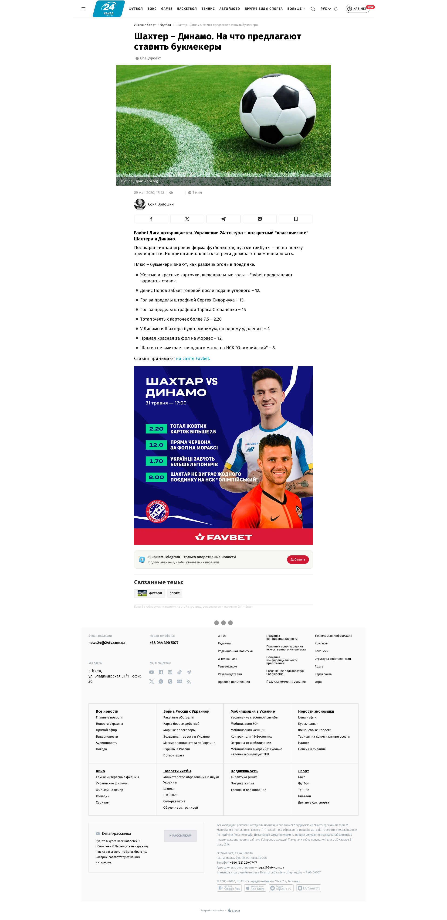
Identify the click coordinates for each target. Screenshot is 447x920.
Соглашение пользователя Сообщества (285, 673)
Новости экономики (316, 711)
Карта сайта (323, 674)
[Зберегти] (296, 219)
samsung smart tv (308, 888)
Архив (319, 666)
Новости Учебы (177, 771)
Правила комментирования (286, 681)
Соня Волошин (161, 204)
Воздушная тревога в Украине (186, 737)
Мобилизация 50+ (244, 724)
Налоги (303, 743)
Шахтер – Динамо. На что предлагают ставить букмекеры (217, 25)
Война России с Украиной (186, 711)
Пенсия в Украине (312, 749)
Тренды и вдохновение (248, 790)
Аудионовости (107, 743)
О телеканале (227, 658)
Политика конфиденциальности (282, 637)
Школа (168, 789)
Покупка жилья (242, 783)
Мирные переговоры (179, 730)
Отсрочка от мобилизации (251, 743)
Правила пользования (234, 682)
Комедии (102, 796)
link (151, 672)
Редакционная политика (235, 651)
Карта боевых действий (181, 724)
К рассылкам (180, 836)
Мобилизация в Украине (253, 711)
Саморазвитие (174, 801)
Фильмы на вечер (109, 790)
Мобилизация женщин (248, 730)
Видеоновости (107, 737)
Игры (318, 682)
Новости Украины (109, 724)
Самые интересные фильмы (117, 777)
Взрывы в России (176, 749)
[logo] (108, 8)
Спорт (303, 771)
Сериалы (102, 802)
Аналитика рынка (244, 777)
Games (167, 9)
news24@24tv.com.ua (106, 643)
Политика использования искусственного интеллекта (286, 648)
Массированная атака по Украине (189, 743)
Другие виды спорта (264, 9)
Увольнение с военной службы (254, 717)
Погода (101, 749)
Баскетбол (187, 9)
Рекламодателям (230, 674)
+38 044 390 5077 (164, 643)
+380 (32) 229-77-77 (243, 862)
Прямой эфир (106, 730)
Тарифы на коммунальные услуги (324, 737)
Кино (100, 771)
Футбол (136, 9)
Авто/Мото (230, 9)
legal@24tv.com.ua (271, 867)
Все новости (107, 711)
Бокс (152, 9)
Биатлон (304, 796)
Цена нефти (307, 717)
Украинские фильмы (112, 783)
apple (255, 888)
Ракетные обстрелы (178, 717)
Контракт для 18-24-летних (251, 737)
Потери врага (173, 755)
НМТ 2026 (170, 795)
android (229, 888)
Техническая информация (333, 635)
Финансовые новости (314, 730)
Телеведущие (227, 666)
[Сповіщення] (335, 9)
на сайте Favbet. (193, 358)
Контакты (321, 643)
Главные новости (109, 717)
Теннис (208, 9)
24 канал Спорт (145, 25)
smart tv (281, 888)
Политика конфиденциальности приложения (282, 660)
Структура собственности (333, 658)
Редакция (224, 643)
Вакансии (321, 651)
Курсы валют (308, 724)
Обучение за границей (180, 808)
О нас (222, 635)
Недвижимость (244, 771)
